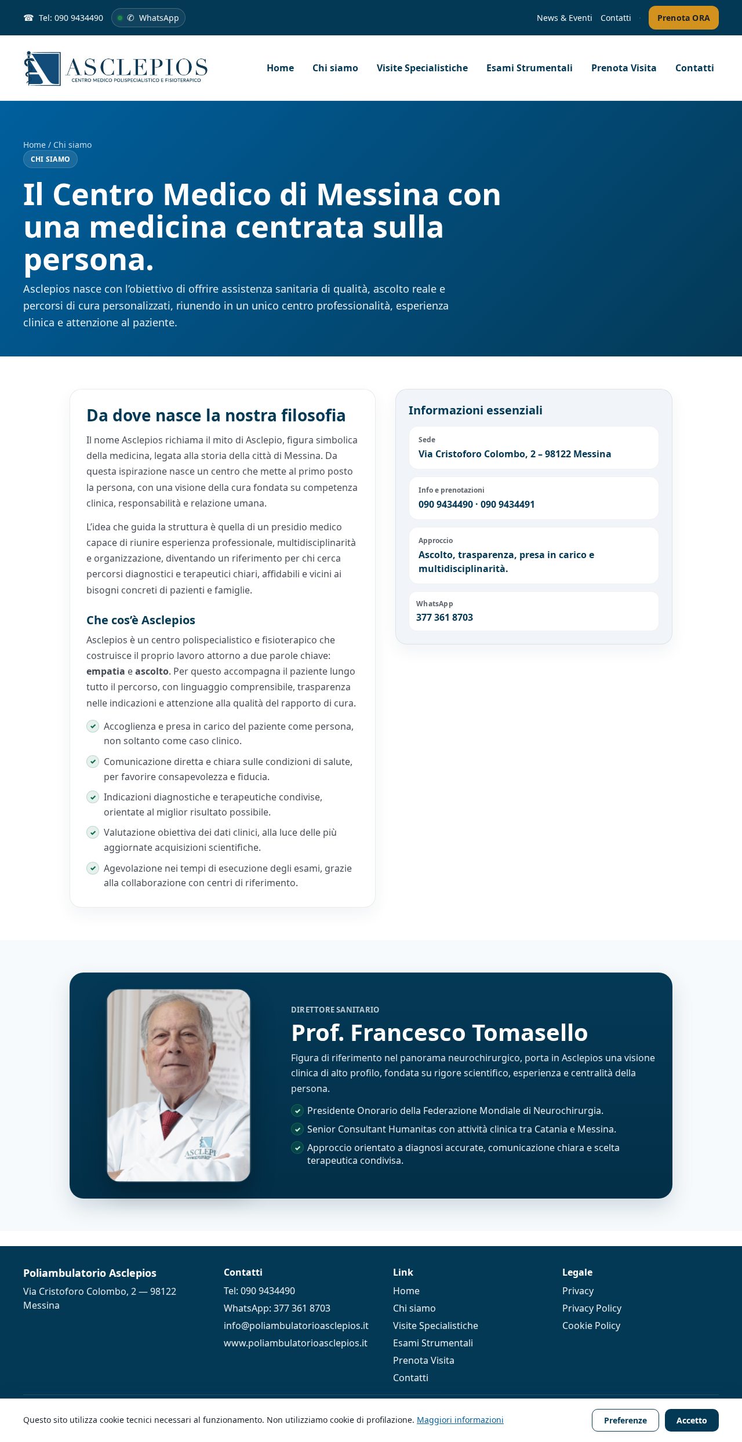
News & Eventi (564, 17)
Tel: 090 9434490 (259, 1290)
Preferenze (625, 1420)
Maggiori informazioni (460, 1419)
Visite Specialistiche (422, 67)
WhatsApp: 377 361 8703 (277, 1308)
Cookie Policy (591, 1325)
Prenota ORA (683, 17)
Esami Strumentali (529, 67)
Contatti (616, 17)
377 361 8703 (444, 617)
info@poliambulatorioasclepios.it (296, 1325)
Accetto (691, 1420)
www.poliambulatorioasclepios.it (296, 1343)
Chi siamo (335, 67)
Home (280, 67)
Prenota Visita (624, 67)
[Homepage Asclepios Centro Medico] (127, 68)
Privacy (578, 1290)
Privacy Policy (591, 1308)
